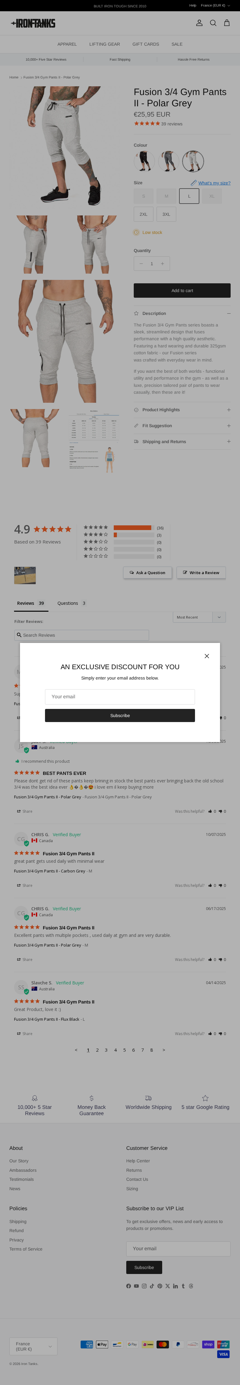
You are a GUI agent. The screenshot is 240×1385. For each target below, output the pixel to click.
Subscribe (120, 715)
